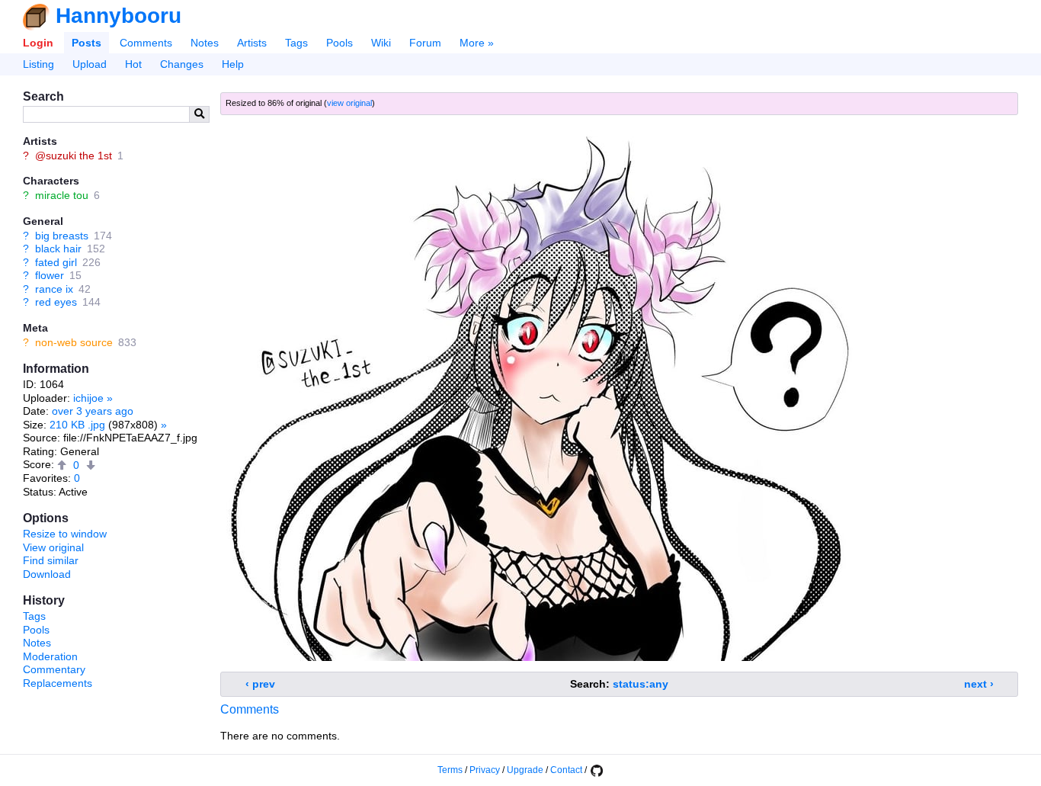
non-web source (74, 342)
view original (349, 102)
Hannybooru (118, 15)
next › (979, 684)
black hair (58, 248)
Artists (252, 43)
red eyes (56, 302)
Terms (450, 770)
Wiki (381, 43)
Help (233, 64)
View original (53, 547)
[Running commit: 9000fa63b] (596, 770)
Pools (339, 43)
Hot (133, 64)
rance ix (54, 289)
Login (38, 43)
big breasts (61, 235)
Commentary (54, 669)
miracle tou (61, 195)
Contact (566, 770)
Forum (425, 43)
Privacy (484, 770)
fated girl (56, 262)
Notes (205, 43)
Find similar (50, 560)
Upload (89, 64)
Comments (146, 43)
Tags (296, 43)
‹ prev (260, 684)
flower (49, 275)
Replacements (57, 683)
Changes (181, 64)
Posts (86, 43)
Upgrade (525, 770)
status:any (640, 684)
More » (477, 43)
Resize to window (65, 534)
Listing (38, 64)
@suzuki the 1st (73, 155)
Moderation (50, 656)
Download (47, 574)
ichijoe (88, 398)
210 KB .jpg (77, 425)
